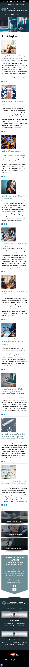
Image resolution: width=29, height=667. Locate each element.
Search (17, 1)
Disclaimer (13, 608)
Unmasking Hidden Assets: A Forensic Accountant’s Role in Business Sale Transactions (13, 341)
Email (11, 1)
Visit (14, 1)
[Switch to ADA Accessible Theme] (1, 665)
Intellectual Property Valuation (11, 151)
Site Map (8, 608)
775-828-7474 (13, 14)
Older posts (5, 509)
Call (7, 1)
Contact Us (20, 608)
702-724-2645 (21, 14)
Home (3, 1)
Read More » (23, 78)
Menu (24, 1)
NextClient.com (4, 662)
